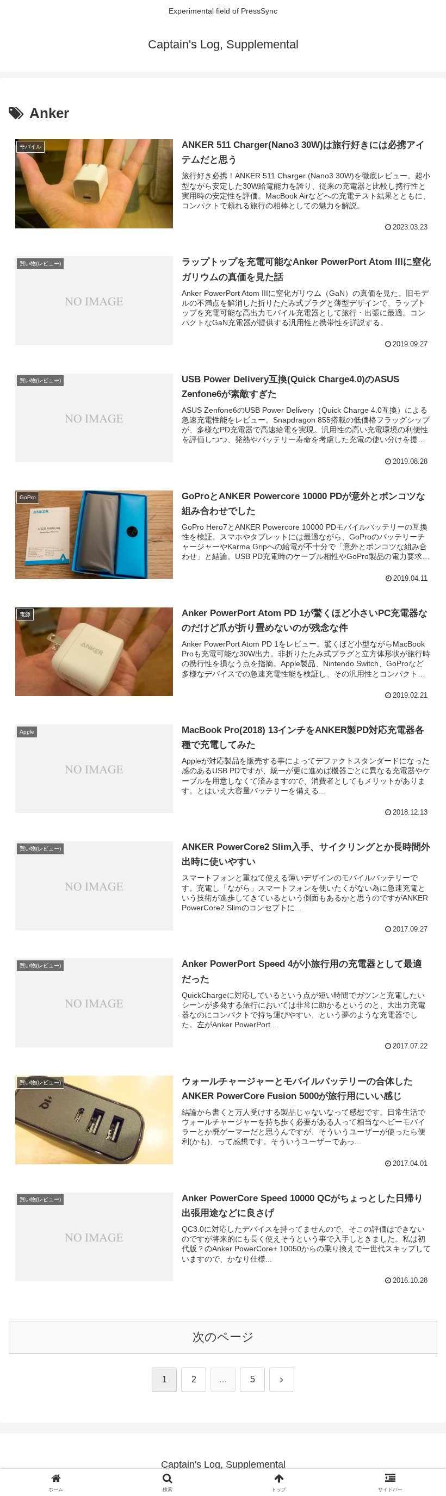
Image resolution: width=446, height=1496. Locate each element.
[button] (412, 1402)
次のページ (223, 1337)
